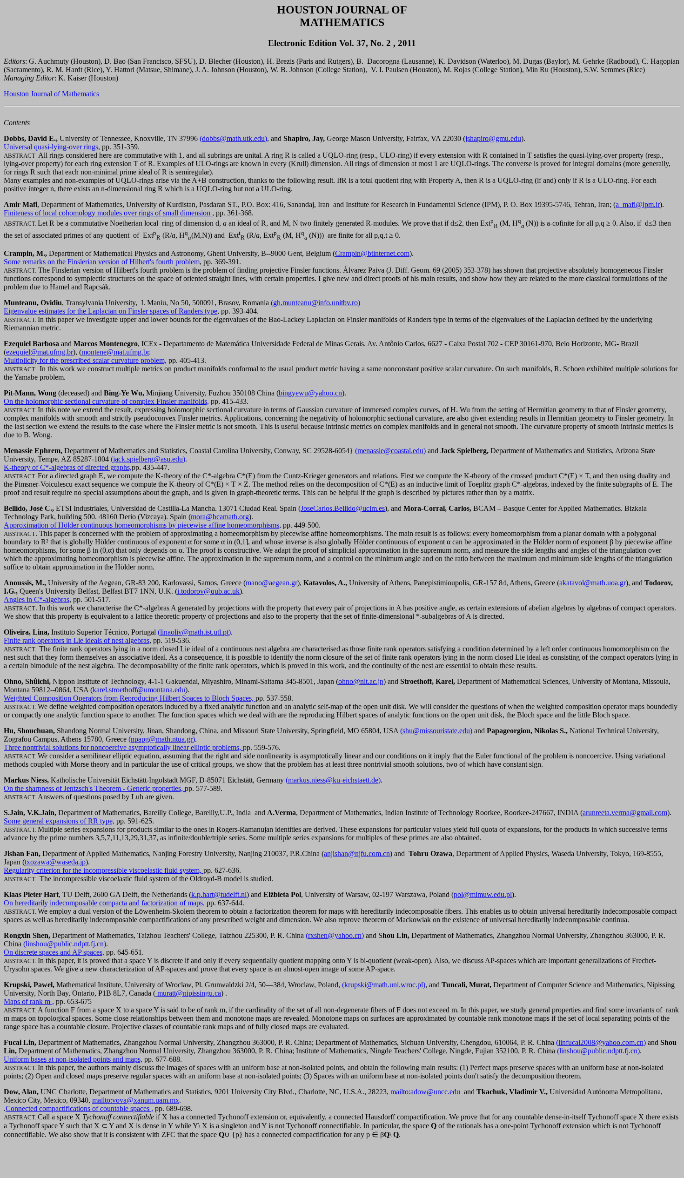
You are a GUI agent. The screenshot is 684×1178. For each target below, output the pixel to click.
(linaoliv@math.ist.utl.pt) (194, 632)
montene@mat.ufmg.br (115, 352)
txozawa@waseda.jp (55, 862)
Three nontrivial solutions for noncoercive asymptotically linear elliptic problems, (123, 747)
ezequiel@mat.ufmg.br (39, 352)
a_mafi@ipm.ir (638, 204)
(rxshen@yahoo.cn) (335, 935)
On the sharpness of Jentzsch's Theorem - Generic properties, (94, 788)
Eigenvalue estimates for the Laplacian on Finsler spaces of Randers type (110, 311)
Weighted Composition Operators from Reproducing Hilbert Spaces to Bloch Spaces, (129, 698)
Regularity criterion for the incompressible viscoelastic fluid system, (103, 870)
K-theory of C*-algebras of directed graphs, (68, 467)
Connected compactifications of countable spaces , (79, 1108)
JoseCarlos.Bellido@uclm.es (343, 508)
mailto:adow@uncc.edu (425, 1092)
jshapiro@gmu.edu (493, 138)
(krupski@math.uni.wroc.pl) (383, 985)
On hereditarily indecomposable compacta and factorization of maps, (104, 903)
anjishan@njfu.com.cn (357, 853)
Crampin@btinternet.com (372, 253)
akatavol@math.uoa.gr (592, 583)
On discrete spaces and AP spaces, (54, 952)
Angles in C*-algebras (36, 599)
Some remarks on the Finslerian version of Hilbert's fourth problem (102, 262)
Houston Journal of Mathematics (51, 94)
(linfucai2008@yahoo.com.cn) (601, 1042)
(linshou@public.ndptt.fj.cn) (64, 944)
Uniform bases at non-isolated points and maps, (73, 1059)
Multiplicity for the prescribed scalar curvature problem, (85, 360)
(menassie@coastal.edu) (390, 451)
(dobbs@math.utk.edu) (233, 138)
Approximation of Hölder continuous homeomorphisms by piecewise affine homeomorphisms (141, 525)
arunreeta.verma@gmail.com (625, 813)
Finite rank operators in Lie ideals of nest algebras (76, 640)
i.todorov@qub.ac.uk (208, 591)
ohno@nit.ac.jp (360, 681)
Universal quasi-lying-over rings (51, 147)
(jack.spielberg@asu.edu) (148, 459)
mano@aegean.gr (271, 583)
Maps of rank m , (29, 1001)
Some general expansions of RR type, (59, 821)
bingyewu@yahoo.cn (310, 393)
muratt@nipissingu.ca (188, 993)
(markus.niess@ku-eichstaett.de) (333, 780)
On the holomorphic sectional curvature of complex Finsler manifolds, (106, 401)
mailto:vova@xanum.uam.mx (135, 1100)
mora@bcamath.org (220, 517)
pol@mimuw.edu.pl (483, 894)
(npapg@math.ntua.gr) (161, 739)
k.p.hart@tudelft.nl (219, 894)
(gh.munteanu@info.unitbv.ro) (315, 303)
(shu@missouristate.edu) (436, 731)
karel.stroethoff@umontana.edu (139, 690)
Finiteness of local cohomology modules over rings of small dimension (108, 213)
